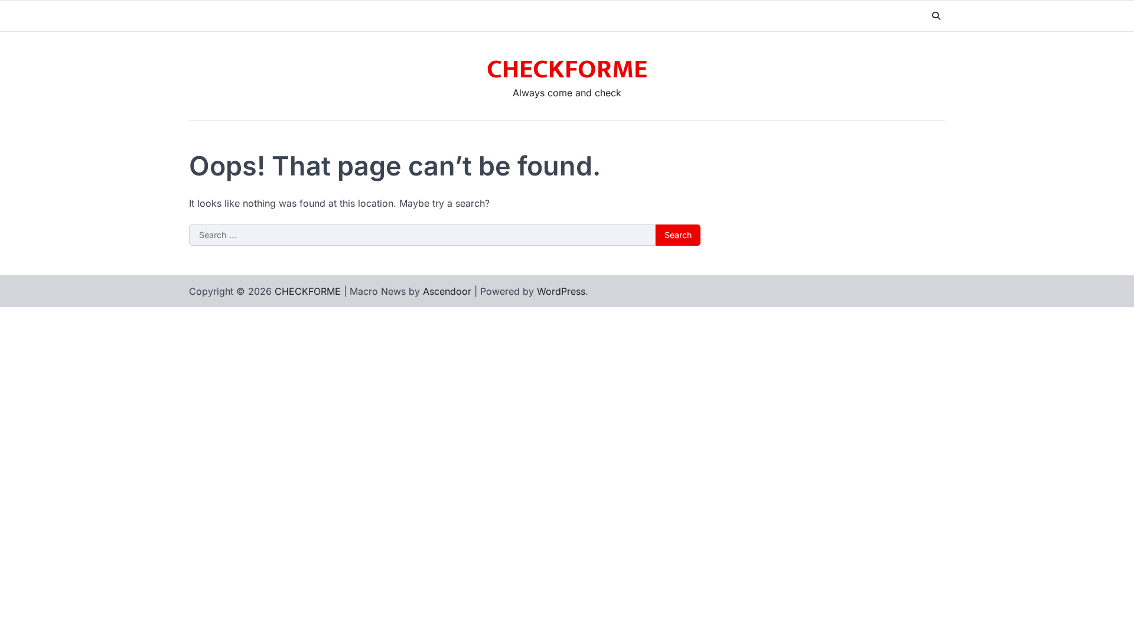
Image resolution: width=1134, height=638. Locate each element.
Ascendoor (447, 291)
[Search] (936, 16)
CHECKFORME (567, 69)
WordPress (561, 291)
